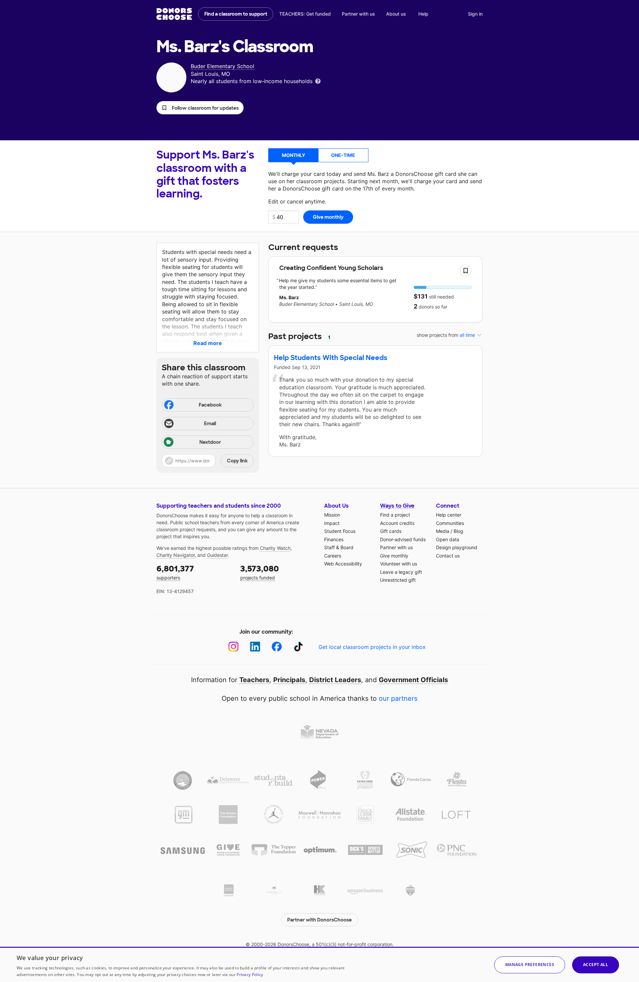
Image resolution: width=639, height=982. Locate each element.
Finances (333, 539)
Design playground (456, 547)
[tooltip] (317, 80)
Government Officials (413, 680)
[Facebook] (276, 646)
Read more (207, 343)
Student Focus (339, 531)
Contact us (448, 555)
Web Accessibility (343, 563)
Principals (289, 680)
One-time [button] (343, 155)
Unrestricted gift (398, 580)
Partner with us (358, 14)
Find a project (395, 515)
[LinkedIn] (255, 646)
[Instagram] (233, 646)
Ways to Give (397, 505)
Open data (447, 539)
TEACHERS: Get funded (305, 14)
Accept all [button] (595, 964)
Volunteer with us (398, 563)
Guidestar (217, 555)
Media (442, 531)
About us (396, 14)
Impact (331, 523)
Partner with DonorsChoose (319, 920)
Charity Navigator (175, 555)
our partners (398, 698)
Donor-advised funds (403, 539)
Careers (332, 555)
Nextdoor (210, 442)
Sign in (475, 14)
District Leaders (335, 680)
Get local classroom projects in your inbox (372, 647)
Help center (448, 515)
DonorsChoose (174, 14)
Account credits (397, 523)
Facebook (210, 405)
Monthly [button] (293, 155)
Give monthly (394, 555)
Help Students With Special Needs (330, 357)
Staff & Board (338, 547)
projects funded (259, 571)
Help (423, 14)
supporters (175, 571)
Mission (332, 515)
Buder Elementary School (222, 66)
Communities (450, 523)
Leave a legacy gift (401, 572)
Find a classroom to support (235, 14)
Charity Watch (275, 548)
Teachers (254, 680)
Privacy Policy (250, 974)
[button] (200, 107)
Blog (458, 531)
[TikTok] (298, 646)
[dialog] (319, 964)
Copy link (237, 461)
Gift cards (390, 531)
